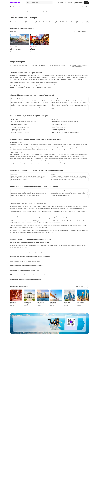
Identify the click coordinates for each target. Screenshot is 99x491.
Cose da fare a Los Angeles (27, 303)
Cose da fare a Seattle (67, 303)
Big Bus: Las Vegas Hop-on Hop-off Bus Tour (56, 149)
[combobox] (39, 2)
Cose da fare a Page (13, 303)
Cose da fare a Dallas (80, 303)
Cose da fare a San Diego (40, 303)
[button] (15, 6)
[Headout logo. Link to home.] (15, 2)
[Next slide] (88, 22)
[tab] (11, 21)
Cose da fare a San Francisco (53, 303)
